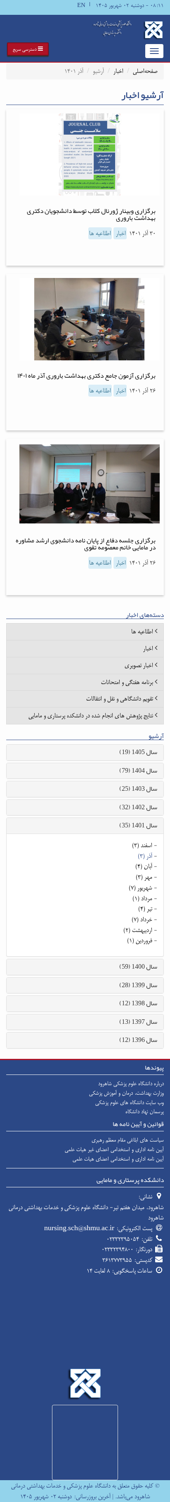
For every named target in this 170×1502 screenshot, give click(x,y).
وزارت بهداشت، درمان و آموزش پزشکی (126, 1093)
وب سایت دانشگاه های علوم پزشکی (129, 1102)
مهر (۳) (144, 877)
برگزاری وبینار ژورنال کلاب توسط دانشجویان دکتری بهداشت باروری (91, 214)
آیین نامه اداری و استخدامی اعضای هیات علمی (118, 1158)
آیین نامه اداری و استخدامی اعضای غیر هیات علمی (114, 1149)
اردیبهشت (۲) (137, 930)
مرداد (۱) (142, 898)
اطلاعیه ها (100, 233)
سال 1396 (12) (138, 1039)
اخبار (118, 71)
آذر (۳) (145, 856)
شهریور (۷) (140, 888)
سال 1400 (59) (138, 966)
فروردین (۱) (139, 940)
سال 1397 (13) (138, 1021)
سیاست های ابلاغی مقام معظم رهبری (128, 1140)
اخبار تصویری (139, 665)
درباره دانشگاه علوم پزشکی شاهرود (131, 1083)
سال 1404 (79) (138, 770)
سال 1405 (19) (138, 752)
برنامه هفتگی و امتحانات (127, 682)
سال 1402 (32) (138, 807)
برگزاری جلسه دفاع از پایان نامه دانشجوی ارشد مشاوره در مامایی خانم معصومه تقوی (86, 544)
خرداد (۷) (142, 919)
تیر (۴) (145, 909)
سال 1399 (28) (138, 985)
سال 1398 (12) (138, 1003)
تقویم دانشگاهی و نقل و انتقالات (119, 699)
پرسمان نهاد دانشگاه (144, 1111)
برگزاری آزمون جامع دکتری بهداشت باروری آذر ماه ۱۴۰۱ (86, 375)
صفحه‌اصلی (145, 71)
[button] (28, 49)
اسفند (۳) (142, 845)
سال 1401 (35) (138, 825)
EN (81, 5)
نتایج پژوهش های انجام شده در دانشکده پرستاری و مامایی (90, 715)
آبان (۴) (143, 866)
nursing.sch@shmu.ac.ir (79, 1228)
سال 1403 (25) (138, 788)
